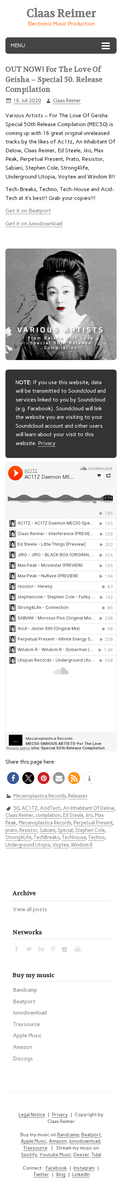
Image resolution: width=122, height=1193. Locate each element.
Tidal (96, 1155)
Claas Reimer (67, 101)
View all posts (30, 909)
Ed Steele (73, 815)
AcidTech (50, 808)
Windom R (82, 845)
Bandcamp (25, 990)
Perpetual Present (93, 823)
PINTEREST (53, 948)
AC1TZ (30, 808)
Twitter (41, 1174)
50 (16, 808)
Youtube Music (55, 1155)
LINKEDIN (41, 948)
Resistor (28, 830)
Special (65, 830)
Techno (96, 837)
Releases (77, 796)
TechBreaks (46, 837)
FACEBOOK (17, 948)
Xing (60, 1174)
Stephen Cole (89, 830)
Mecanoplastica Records (39, 796)
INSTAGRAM (66, 948)
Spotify (29, 1155)
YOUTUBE (78, 948)
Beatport (24, 1001)
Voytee (60, 845)
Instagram (84, 1168)
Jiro (89, 815)
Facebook (56, 1168)
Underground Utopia (27, 845)
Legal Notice (32, 1115)
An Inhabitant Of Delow (88, 808)
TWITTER (29, 948)
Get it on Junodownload (33, 223)
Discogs (23, 1058)
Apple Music (27, 1035)
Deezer (81, 1155)
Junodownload (30, 1012)
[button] (13, 778)
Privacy (47, 443)
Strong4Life (18, 837)
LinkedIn (81, 1174)
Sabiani (47, 830)
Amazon (22, 1047)
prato (11, 830)
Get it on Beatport (28, 210)
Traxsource (26, 1024)
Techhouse (74, 837)
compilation (48, 815)
